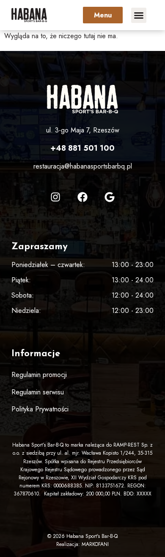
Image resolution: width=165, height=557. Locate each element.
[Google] (109, 197)
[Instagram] (55, 197)
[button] (138, 15)
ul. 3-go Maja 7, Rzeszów (82, 130)
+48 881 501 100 (82, 148)
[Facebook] (82, 197)
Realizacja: (69, 544)
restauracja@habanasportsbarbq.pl (82, 166)
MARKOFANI (95, 544)
